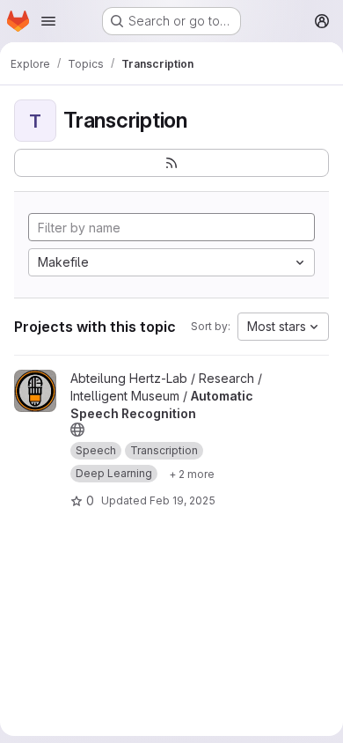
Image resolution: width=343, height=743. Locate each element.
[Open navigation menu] (48, 21)
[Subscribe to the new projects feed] (171, 163)
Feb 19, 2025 (182, 500)
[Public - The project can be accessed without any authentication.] (77, 430)
